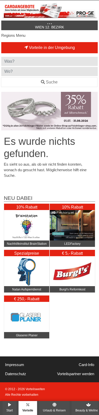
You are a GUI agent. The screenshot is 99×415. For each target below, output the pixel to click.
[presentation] (6, 111)
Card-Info (86, 365)
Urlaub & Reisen (54, 410)
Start (9, 410)
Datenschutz (15, 374)
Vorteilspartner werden (75, 374)
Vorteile (27, 410)
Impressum (14, 365)
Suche (52, 82)
